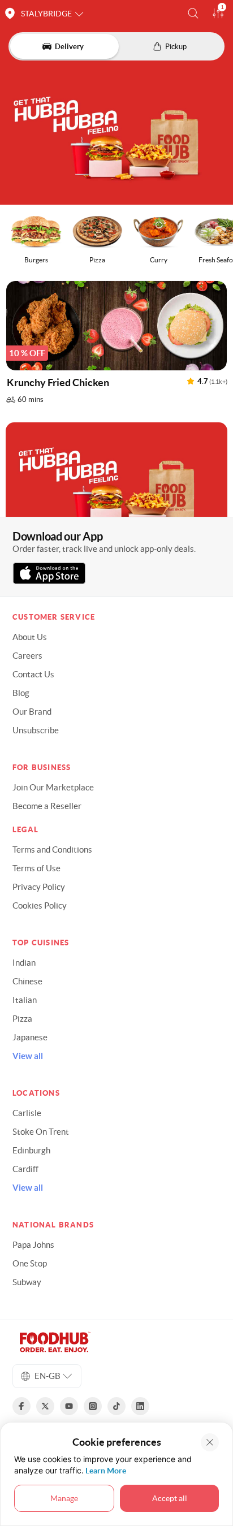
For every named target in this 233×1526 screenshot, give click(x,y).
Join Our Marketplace (53, 787)
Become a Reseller (46, 806)
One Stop (29, 1263)
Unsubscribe (35, 730)
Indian (24, 962)
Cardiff (25, 1169)
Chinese (27, 981)
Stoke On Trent (40, 1131)
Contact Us (33, 674)
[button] (193, 13)
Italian (24, 1000)
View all (27, 1056)
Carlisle (26, 1113)
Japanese (30, 1037)
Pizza (22, 1018)
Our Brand (31, 711)
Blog (20, 693)
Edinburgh (31, 1150)
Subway (26, 1282)
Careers (27, 655)
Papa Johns (33, 1245)
